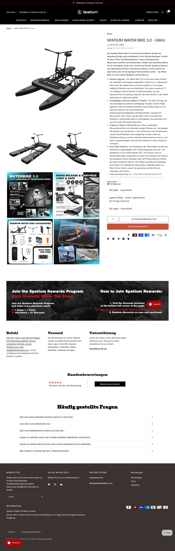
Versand (109, 48)
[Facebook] (108, 238)
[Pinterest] (119, 238)
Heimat (8, 28)
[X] (113, 238)
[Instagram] (57, 484)
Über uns (152, 20)
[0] (167, 12)
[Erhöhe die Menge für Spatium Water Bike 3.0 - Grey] (116, 219)
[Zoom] (94, 37)
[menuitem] (21, 20)
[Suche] (162, 12)
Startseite (21, 20)
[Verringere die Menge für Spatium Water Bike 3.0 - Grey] (109, 219)
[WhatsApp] (124, 238)
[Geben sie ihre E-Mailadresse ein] (41, 497)
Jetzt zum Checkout (138, 226)
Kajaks (103, 20)
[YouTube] (63, 485)
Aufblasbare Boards (83, 20)
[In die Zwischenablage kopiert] (128, 238)
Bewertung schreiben (110, 384)
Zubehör (139, 20)
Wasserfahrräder (39, 20)
